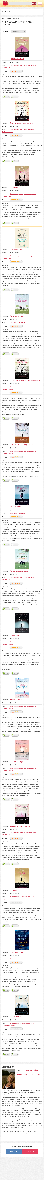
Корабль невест (16, 507)
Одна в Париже (16, 1016)
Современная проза (16, 322)
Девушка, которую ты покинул (21, 123)
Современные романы (16, 65)
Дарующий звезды (17, 952)
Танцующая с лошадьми (19, 571)
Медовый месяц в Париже (20, 826)
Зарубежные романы (30, 65)
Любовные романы (7, 67)
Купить (16, 96)
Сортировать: (6, 31)
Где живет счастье (17, 316)
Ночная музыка (15, 635)
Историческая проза (20, 959)
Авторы (9, 18)
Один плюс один (16, 249)
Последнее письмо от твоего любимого (25, 380)
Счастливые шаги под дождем (21, 445)
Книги (3, 18)
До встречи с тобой (17, 59)
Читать (7, 96)
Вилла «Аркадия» (16, 699)
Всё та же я (14, 890)
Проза (24, 322)
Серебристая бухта (17, 762)
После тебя (14, 187)
